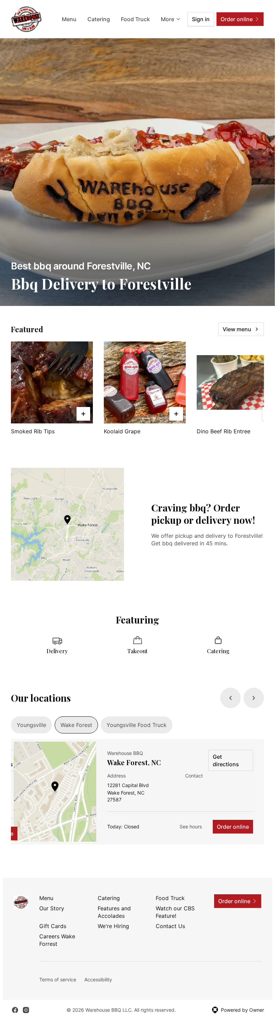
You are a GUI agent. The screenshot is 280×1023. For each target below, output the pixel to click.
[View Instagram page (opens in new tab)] (26, 1010)
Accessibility (98, 979)
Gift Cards (52, 926)
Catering (98, 19)
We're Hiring (113, 926)
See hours (191, 826)
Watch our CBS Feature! (175, 912)
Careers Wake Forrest (57, 940)
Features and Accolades (114, 912)
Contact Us (170, 926)
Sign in (201, 19)
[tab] (31, 724)
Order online (233, 826)
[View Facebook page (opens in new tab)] (15, 1010)
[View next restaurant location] (253, 698)
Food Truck (135, 19)
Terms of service (57, 979)
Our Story (51, 908)
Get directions (226, 760)
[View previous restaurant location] (230, 698)
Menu (69, 19)
